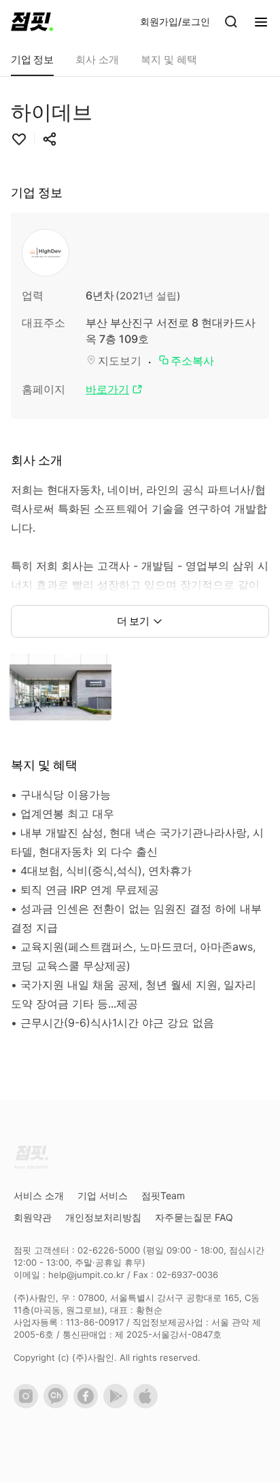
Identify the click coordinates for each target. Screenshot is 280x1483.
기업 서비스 (102, 1195)
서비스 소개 (39, 1195)
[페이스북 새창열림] (88, 1404)
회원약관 (33, 1217)
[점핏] (32, 21)
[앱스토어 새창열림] (148, 1404)
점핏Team (163, 1195)
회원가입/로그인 (175, 21)
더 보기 (133, 621)
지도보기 (119, 360)
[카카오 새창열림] (58, 1404)
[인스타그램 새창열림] (28, 1404)
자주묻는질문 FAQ (194, 1217)
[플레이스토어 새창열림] (118, 1404)
